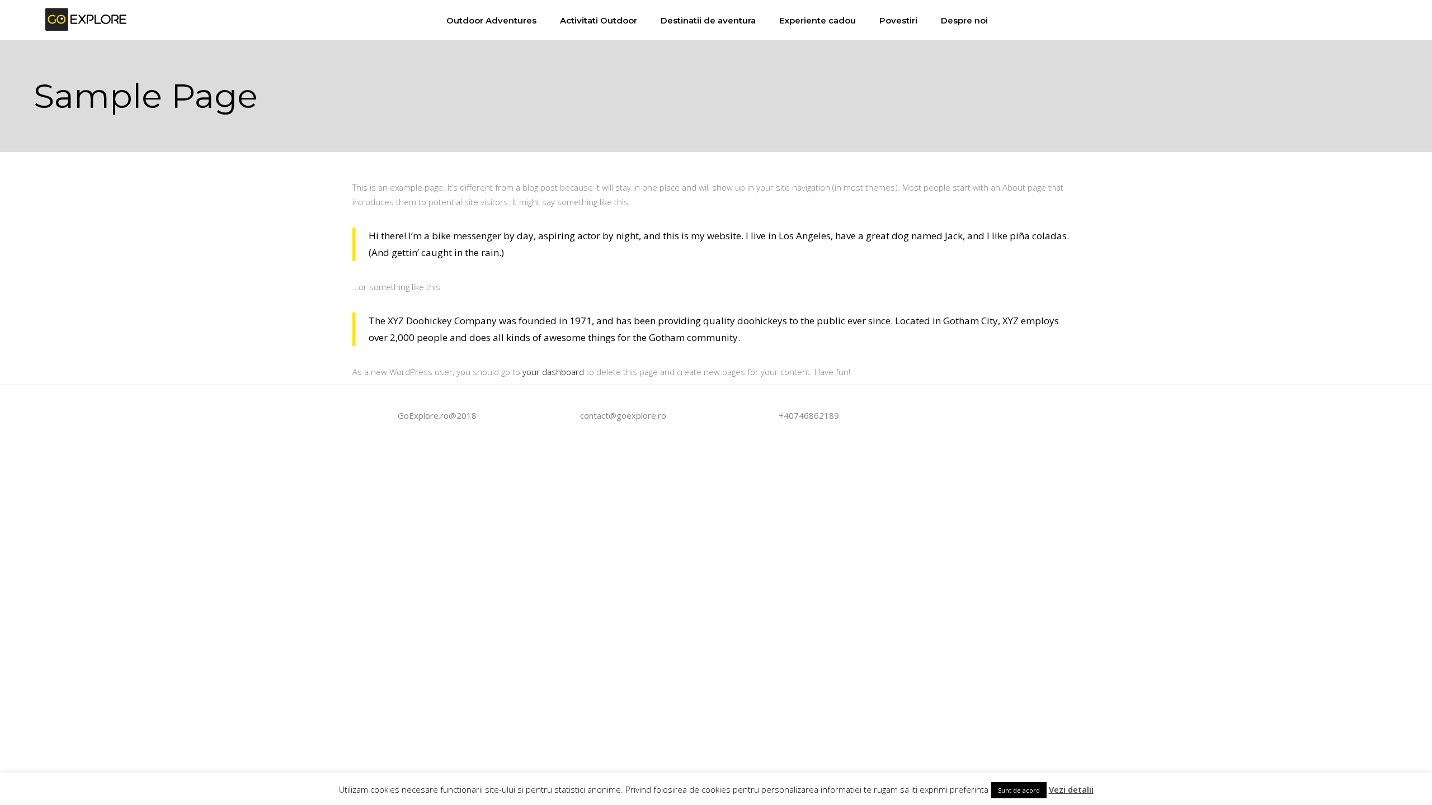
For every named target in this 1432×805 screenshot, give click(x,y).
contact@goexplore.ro (623, 415)
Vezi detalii (1071, 789)
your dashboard (553, 371)
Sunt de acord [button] (1019, 790)
